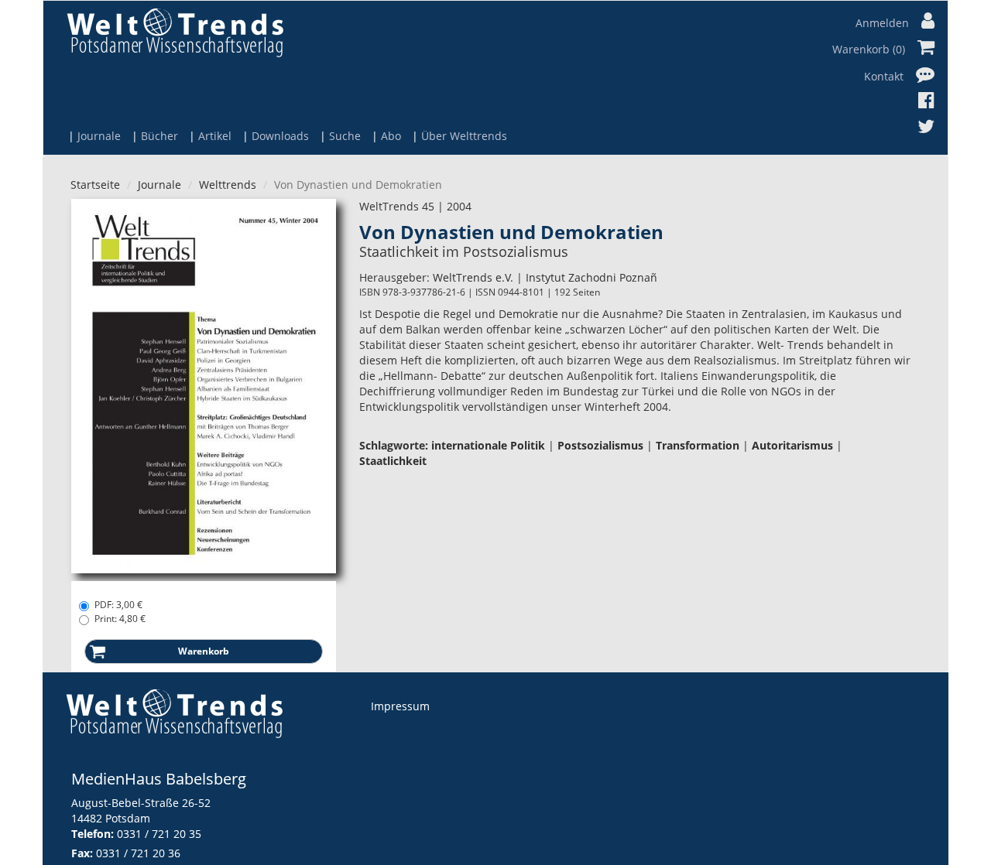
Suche (345, 135)
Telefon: (92, 833)
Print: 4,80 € (120, 618)
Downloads (280, 135)
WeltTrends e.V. (473, 277)
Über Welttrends (464, 135)
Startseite (95, 184)
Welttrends (227, 184)
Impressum (400, 706)
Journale (99, 135)
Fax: (82, 853)
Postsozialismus (600, 445)
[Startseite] (175, 32)
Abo (391, 135)
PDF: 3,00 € (118, 604)
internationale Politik (488, 445)
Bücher (159, 135)
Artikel (214, 135)
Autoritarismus (792, 445)
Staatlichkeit (393, 460)
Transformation (697, 445)
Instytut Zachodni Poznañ (591, 277)
